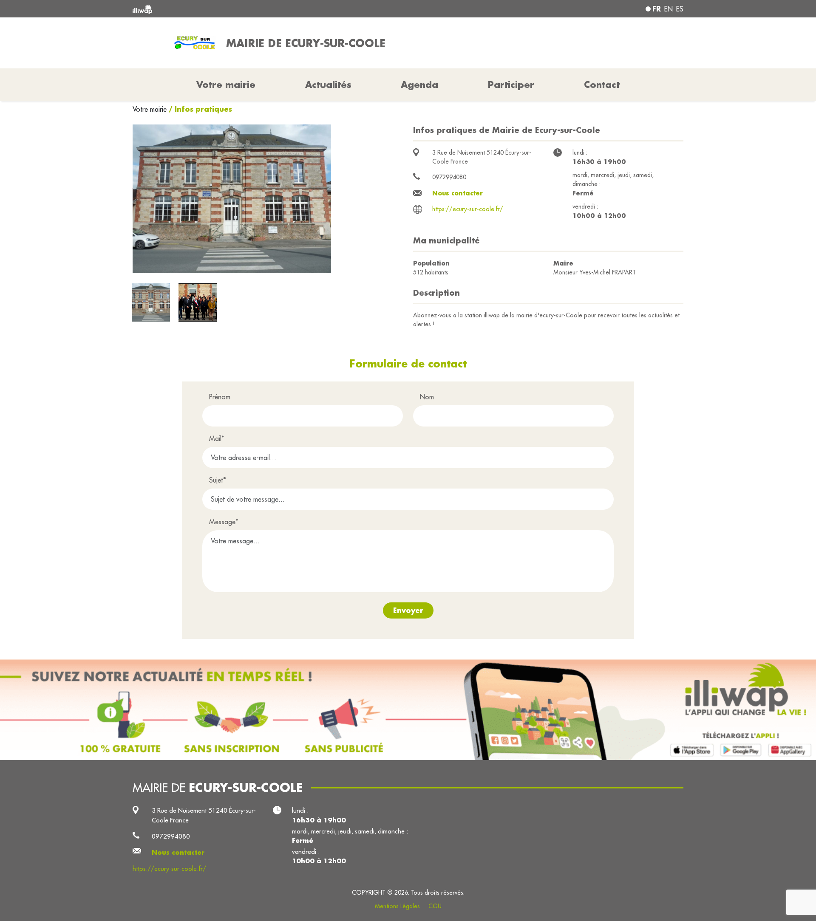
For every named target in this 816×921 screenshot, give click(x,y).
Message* (223, 521)
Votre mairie (151, 109)
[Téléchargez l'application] (408, 709)
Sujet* (217, 480)
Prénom (219, 397)
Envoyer (408, 610)
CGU (435, 906)
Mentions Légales (397, 906)
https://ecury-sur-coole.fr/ (467, 209)
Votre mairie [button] (225, 84)
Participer (511, 84)
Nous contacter (457, 193)
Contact (602, 84)
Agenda (419, 84)
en (668, 9)
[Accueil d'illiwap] (244, 8)
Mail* (216, 438)
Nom (427, 397)
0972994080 (449, 177)
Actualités (328, 84)
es (679, 9)
